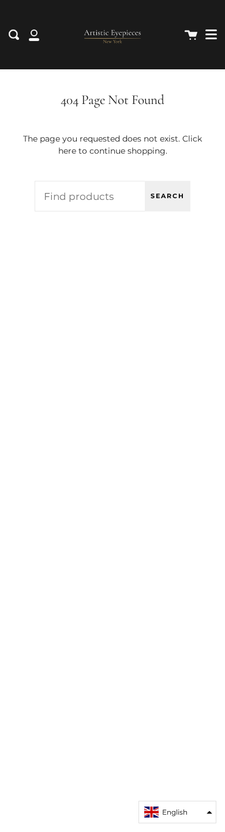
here (67, 151)
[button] (177, 812)
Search (168, 196)
